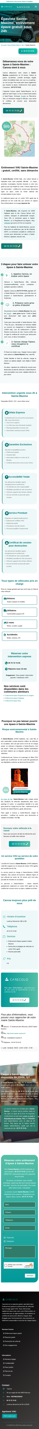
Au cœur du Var (6, 799)
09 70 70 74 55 (24, 7)
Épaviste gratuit (10, 1337)
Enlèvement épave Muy (13, 701)
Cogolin (23, 96)
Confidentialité (9, 1363)
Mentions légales (10, 1359)
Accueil (3, 45)
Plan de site (9, 1371)
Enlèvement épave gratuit (13, 1333)
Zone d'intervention (14, 45)
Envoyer (30, 1275)
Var (23, 45)
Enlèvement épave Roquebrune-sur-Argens (19, 695)
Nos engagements (11, 1345)
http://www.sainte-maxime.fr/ (16, 1033)
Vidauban (7, 223)
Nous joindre (9, 1367)
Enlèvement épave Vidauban (14, 698)
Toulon (8, 313)
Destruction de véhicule (12, 1341)
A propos (8, 1375)
